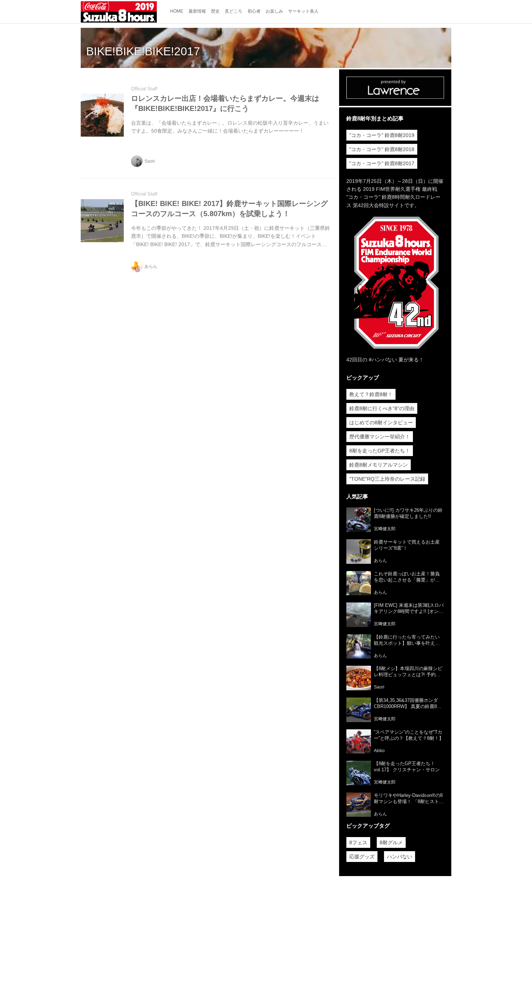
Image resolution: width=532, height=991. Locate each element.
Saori (149, 161)
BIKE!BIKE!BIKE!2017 (143, 51)
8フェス (358, 842)
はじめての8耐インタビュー (381, 422)
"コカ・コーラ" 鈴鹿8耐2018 (381, 149)
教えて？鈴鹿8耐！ (371, 394)
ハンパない (399, 856)
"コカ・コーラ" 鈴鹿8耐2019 (381, 135)
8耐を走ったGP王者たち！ (379, 451)
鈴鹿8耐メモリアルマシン (378, 465)
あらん (150, 266)
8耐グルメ (391, 842)
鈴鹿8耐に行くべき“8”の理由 (381, 408)
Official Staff (144, 88)
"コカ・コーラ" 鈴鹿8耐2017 (381, 163)
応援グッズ (362, 856)
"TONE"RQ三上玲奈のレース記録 (387, 479)
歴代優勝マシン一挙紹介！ (379, 436)
